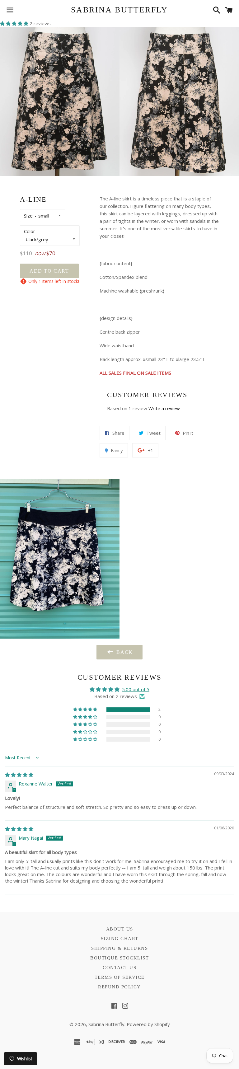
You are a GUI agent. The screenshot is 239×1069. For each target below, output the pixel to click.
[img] (19, 774)
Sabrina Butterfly (119, 9)
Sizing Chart (119, 938)
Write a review (164, 408)
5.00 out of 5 (135, 689)
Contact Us (119, 967)
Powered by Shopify (148, 1024)
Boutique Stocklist (119, 957)
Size (28, 216)
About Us (119, 928)
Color (29, 231)
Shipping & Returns (119, 948)
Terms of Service (120, 977)
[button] (15, 23)
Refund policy (119, 986)
